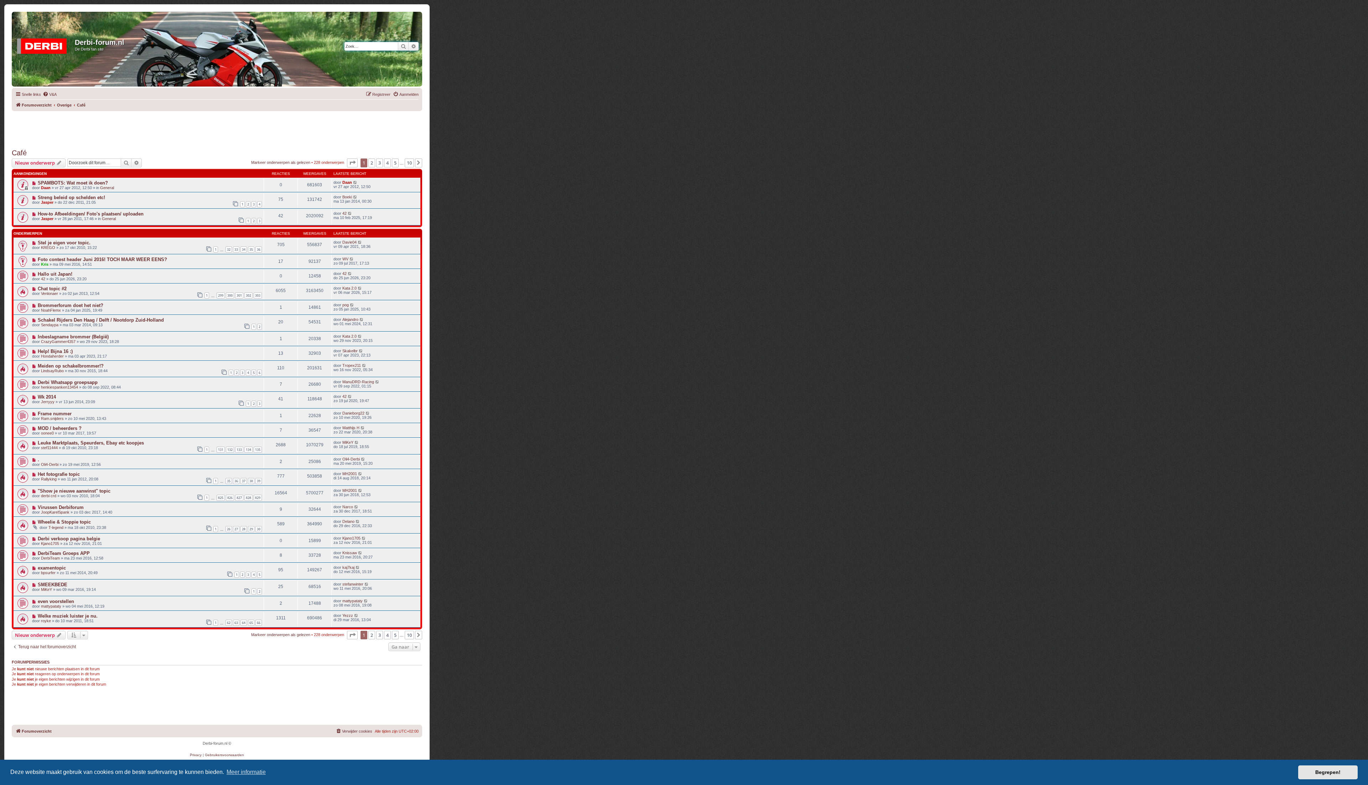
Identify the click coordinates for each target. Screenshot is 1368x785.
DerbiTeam (50, 558)
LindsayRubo (52, 371)
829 (257, 497)
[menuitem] (50, 94)
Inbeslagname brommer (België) (73, 336)
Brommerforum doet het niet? (70, 305)
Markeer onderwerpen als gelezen (280, 162)
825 (220, 497)
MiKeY (347, 442)
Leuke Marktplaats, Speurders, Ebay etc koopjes (91, 443)
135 (257, 449)
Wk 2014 (47, 397)
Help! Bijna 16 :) (55, 351)
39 (258, 481)
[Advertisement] (217, 127)
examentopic (52, 568)
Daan (46, 188)
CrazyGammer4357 (58, 341)
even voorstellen (56, 601)
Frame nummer (55, 413)
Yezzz (347, 615)
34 (243, 249)
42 (344, 213)
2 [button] (371, 163)
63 (236, 622)
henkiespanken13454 (59, 387)
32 (228, 249)
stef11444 (49, 448)
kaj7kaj (348, 567)
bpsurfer (48, 573)
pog (345, 305)
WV (345, 259)
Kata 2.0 (349, 288)
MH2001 (349, 474)
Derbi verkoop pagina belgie (69, 538)
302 (248, 295)
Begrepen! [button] (1328, 772)
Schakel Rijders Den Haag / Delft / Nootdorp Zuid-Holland (101, 320)
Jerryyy (48, 402)
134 (248, 449)
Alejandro (350, 319)
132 (230, 449)
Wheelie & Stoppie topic (64, 522)
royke (46, 621)
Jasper (47, 202)
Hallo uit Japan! (55, 274)
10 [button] (409, 163)
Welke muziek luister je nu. (68, 616)
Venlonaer (49, 293)
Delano (348, 521)
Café (19, 153)
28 (243, 529)
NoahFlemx (51, 310)
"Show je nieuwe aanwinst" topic (74, 491)
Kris (44, 264)
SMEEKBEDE (52, 584)
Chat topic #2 (52, 288)
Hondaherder (52, 356)
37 (243, 481)
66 (258, 622)
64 (243, 622)
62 (228, 622)
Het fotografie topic (59, 474)
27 (236, 529)
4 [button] (387, 163)
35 (251, 249)
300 (230, 295)
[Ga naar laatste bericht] (355, 182)
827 (239, 497)
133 (239, 449)
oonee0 (47, 433)
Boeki (347, 197)
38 (251, 481)
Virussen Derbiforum (61, 507)
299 (220, 295)
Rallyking (49, 479)
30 (258, 529)
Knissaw (349, 553)
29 (251, 529)
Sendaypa (49, 325)
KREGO (48, 247)
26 (228, 529)
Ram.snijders (52, 418)
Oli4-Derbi (49, 464)
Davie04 (349, 242)
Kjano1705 (50, 543)
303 (257, 295)
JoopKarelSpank (55, 512)
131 (220, 449)
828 (248, 497)
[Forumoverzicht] (44, 44)
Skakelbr (350, 351)
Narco (347, 507)
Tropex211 (351, 365)
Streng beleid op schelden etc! (71, 197)
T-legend (55, 527)
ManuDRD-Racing (358, 382)
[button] (352, 162)
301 (239, 295)
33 (236, 249)
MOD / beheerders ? (60, 428)
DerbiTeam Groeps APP (64, 553)
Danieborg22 (353, 413)
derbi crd (48, 496)
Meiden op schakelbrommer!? (71, 366)
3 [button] (379, 163)
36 (258, 249)
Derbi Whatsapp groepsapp (68, 382)
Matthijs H (350, 428)
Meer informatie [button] (246, 772)
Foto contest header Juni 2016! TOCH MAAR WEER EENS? (102, 259)
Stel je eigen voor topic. (64, 242)
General (107, 188)
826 (230, 497)
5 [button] (395, 163)
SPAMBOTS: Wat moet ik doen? (73, 183)
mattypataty (51, 606)
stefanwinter (352, 584)
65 (251, 622)
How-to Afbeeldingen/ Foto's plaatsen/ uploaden (91, 214)
